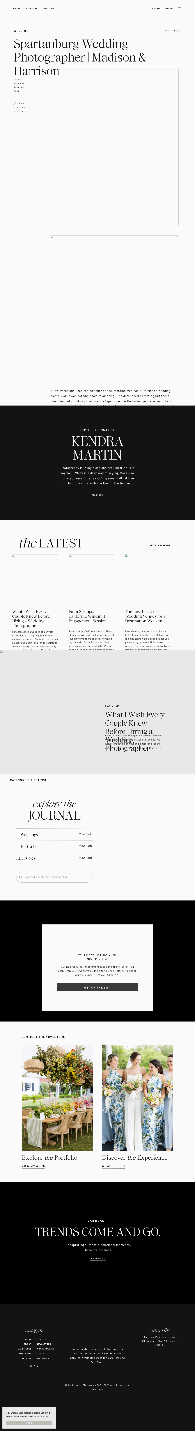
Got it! (29, 1423)
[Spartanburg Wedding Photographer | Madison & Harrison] (141, 840)
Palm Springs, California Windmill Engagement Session (88, 616)
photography (20, 107)
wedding (21, 31)
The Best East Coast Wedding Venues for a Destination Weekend (145, 616)
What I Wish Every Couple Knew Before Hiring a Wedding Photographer (31, 619)
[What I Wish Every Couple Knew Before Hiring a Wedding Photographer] (45, 712)
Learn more (42, 1416)
